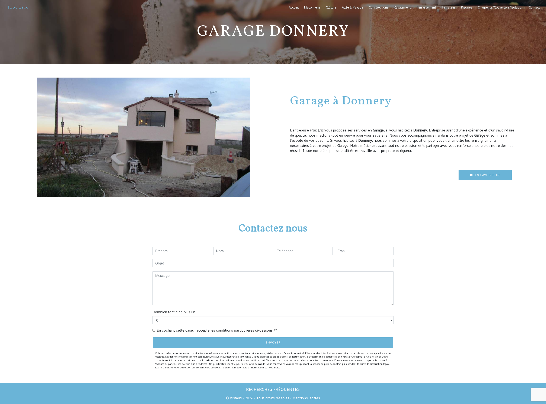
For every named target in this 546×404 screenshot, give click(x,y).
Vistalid (236, 398)
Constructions (378, 7)
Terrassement (426, 7)
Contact (534, 7)
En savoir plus (487, 175)
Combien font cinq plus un (173, 312)
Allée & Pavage (352, 7)
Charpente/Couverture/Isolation (500, 7)
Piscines (466, 7)
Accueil (294, 7)
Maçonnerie (312, 7)
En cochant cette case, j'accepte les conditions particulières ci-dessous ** (217, 330)
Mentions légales (306, 398)
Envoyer (273, 342)
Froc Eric (17, 7)
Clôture (331, 7)
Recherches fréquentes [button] (273, 389)
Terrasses (449, 7)
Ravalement (402, 7)
